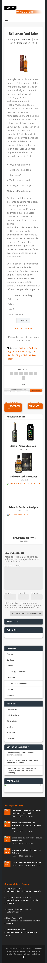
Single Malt (22, 355)
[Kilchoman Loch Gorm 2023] (23, 462)
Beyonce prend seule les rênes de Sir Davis (26, 851)
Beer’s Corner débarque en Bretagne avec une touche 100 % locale (26, 825)
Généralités (12, 721)
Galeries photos (13, 715)
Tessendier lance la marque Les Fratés (24, 891)
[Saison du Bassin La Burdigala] (23, 493)
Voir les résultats (23, 328)
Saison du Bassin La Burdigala (23, 507)
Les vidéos (11, 695)
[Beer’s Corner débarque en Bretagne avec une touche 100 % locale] (7, 824)
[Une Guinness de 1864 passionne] (7, 864)
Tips (23, 956)
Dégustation (23, 42)
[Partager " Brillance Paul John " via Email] (35, 373)
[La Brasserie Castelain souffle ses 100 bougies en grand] (7, 812)
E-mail (22, 593)
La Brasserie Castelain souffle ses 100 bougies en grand (26, 811)
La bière (10, 666)
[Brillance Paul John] (23, 63)
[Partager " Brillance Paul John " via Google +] (21, 373)
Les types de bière (18, 672)
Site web (35, 593)
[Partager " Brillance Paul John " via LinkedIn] (30, 373)
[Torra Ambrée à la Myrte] (23, 524)
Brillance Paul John (28, 348)
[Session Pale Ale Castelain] (23, 432)
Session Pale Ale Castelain (23, 446)
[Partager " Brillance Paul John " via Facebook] (11, 373)
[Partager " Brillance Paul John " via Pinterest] (26, 373)
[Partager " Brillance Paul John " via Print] (23, 378)
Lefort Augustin (14, 912)
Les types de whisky (18, 683)
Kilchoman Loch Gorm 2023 (23, 476)
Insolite (10, 727)
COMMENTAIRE (12, 565)
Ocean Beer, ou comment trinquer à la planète (27, 839)
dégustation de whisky (18, 351)
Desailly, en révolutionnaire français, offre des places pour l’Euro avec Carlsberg (22, 770)
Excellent (15, 299)
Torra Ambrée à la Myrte (23, 537)
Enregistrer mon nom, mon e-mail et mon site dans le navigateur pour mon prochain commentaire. (22, 605)
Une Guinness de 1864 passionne (26, 862)
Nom (7, 593)
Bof (12, 309)
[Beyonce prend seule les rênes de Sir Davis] (7, 851)
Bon (12, 304)
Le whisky (11, 677)
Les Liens (10, 689)
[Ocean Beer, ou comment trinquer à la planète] (7, 839)
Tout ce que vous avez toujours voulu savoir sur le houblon (22, 761)
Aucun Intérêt (17, 314)
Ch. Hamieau (24, 39)
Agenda (10, 654)
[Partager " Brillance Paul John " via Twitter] (16, 373)
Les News (10, 739)
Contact (10, 660)
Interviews (11, 733)
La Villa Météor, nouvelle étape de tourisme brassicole (21, 754)
